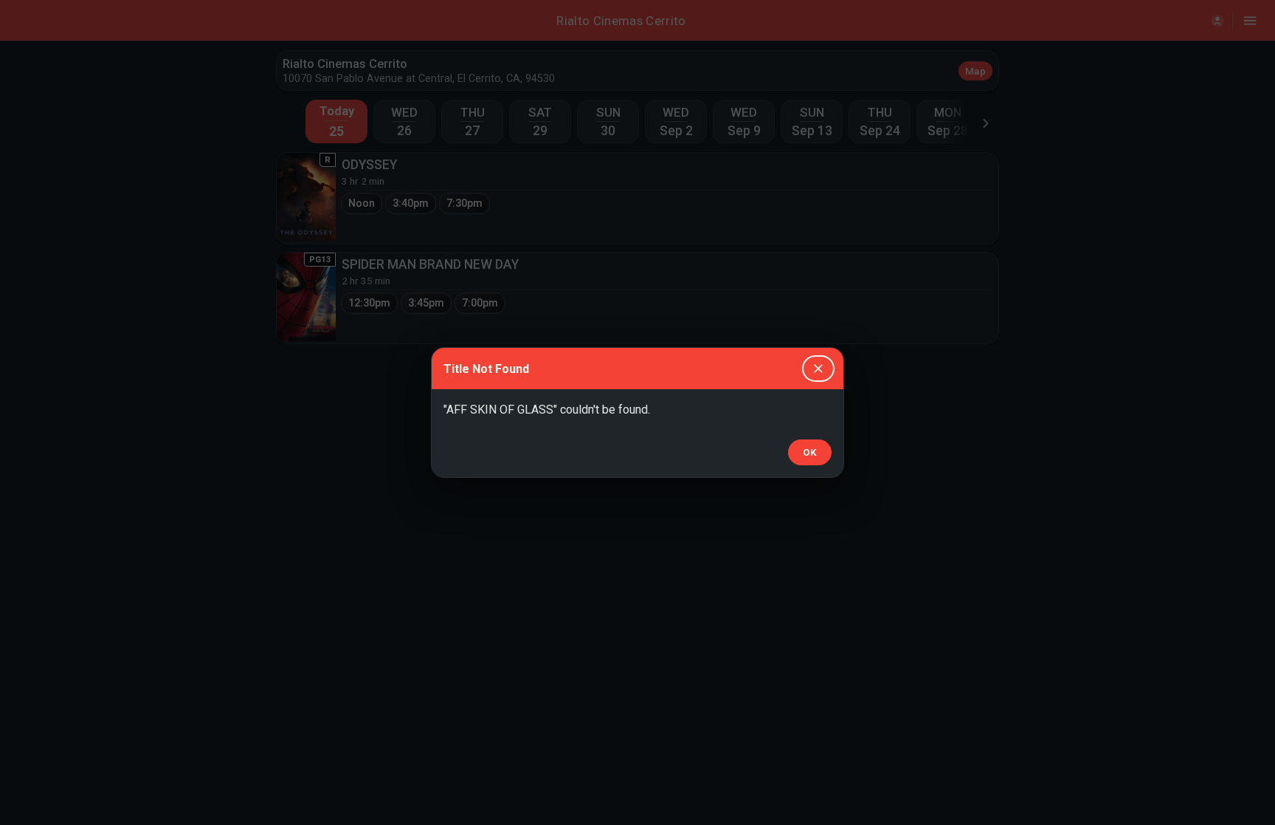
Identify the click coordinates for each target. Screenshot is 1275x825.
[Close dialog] (818, 368)
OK (810, 452)
